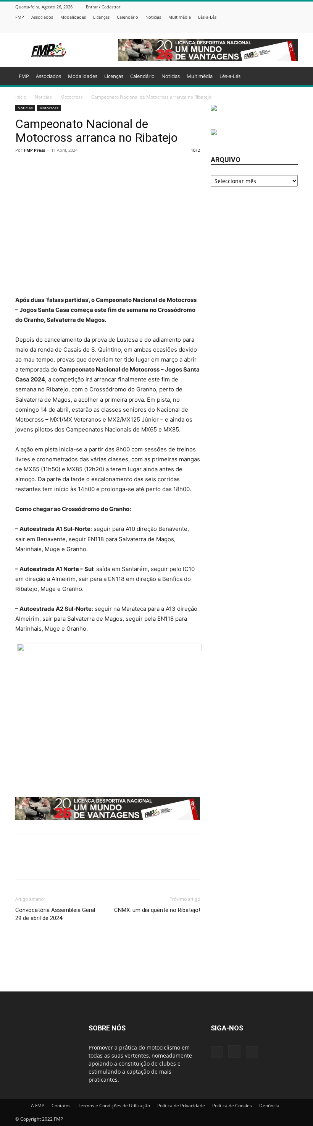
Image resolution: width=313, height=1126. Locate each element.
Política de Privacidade (181, 1105)
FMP (19, 17)
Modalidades (73, 17)
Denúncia (269, 1105)
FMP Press (34, 150)
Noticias (153, 17)
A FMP (37, 1105)
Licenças (101, 17)
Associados (42, 17)
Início (20, 97)
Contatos (61, 1105)
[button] (288, 76)
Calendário (127, 17)
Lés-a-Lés (207, 17)
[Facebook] (274, 27)
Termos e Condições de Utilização (114, 1105)
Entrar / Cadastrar (103, 7)
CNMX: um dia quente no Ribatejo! (157, 910)
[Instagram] (284, 27)
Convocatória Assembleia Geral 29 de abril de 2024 (55, 914)
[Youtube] (293, 27)
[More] (208, 863)
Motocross (71, 97)
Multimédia (179, 17)
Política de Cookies (232, 1105)
